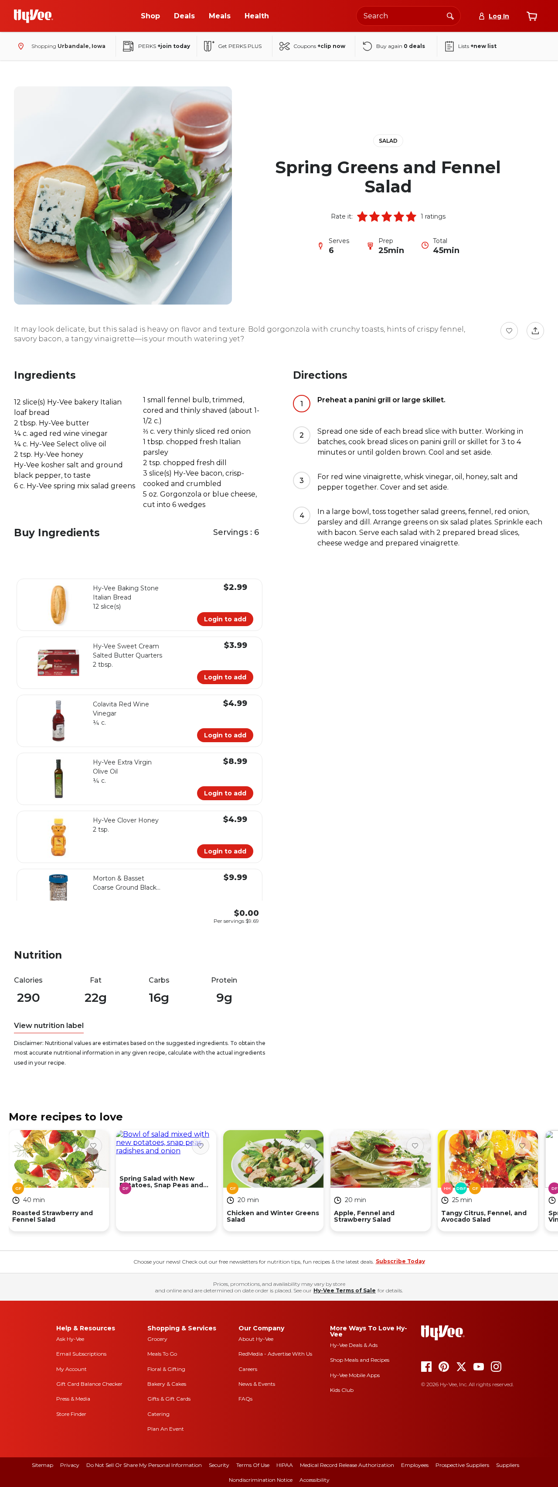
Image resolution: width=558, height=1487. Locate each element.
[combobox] (408, 16)
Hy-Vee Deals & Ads (354, 1345)
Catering (158, 1414)
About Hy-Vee (255, 1339)
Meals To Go (162, 1353)
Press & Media (73, 1398)
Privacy (69, 1465)
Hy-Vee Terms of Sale (344, 1290)
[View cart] (532, 16)
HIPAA (284, 1465)
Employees (415, 1465)
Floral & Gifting (166, 1369)
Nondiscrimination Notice (261, 1480)
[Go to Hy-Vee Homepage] (33, 16)
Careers (247, 1369)
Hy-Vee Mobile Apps (355, 1375)
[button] (362, 216)
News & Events (256, 1384)
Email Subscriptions (81, 1353)
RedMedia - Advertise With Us (275, 1353)
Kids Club (342, 1390)
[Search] (450, 16)
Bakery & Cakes (166, 1384)
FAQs (245, 1398)
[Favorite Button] (509, 330)
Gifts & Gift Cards (169, 1398)
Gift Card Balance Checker (89, 1384)
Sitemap (42, 1465)
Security (219, 1465)
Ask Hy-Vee (70, 1339)
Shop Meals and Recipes (359, 1360)
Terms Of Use (252, 1465)
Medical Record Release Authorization (347, 1465)
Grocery (157, 1339)
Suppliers (507, 1465)
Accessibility (314, 1480)
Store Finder (71, 1414)
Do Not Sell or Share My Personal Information (144, 1465)
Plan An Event (165, 1428)
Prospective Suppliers (462, 1465)
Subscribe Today (400, 1261)
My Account (71, 1369)
